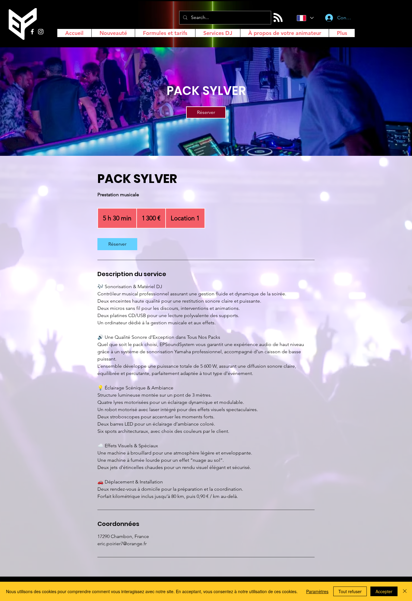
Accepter (384, 591)
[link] (206, 112)
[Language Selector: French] (304, 18)
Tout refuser (350, 591)
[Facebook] (32, 31)
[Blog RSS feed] (278, 18)
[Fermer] (404, 591)
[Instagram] (40, 31)
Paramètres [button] (317, 591)
